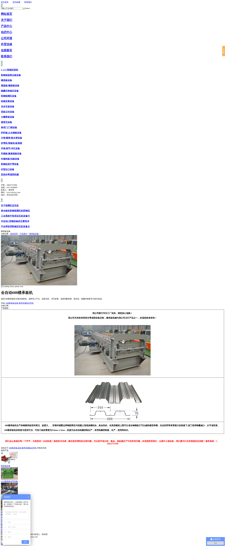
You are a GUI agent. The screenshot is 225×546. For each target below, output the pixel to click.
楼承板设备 (34, 234)
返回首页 (14, 234)
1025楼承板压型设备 (9, 481)
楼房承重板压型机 (26, 303)
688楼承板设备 (12, 303)
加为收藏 (16, 2)
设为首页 (4, 2)
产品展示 (23, 234)
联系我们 (28, 2)
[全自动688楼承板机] (39, 285)
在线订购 (4, 306)
